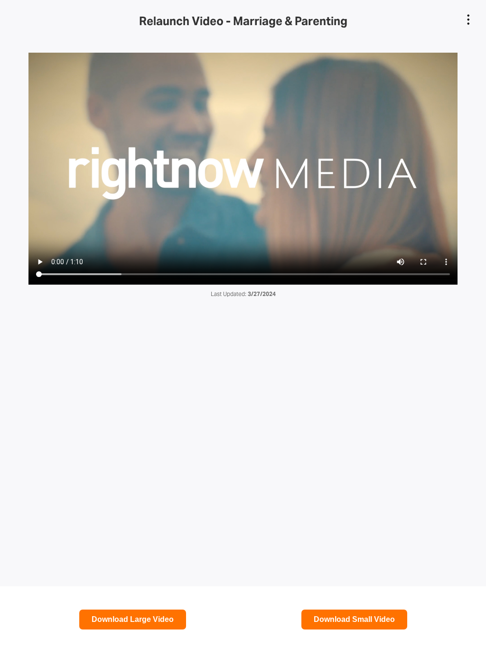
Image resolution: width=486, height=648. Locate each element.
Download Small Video (354, 619)
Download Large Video (133, 619)
